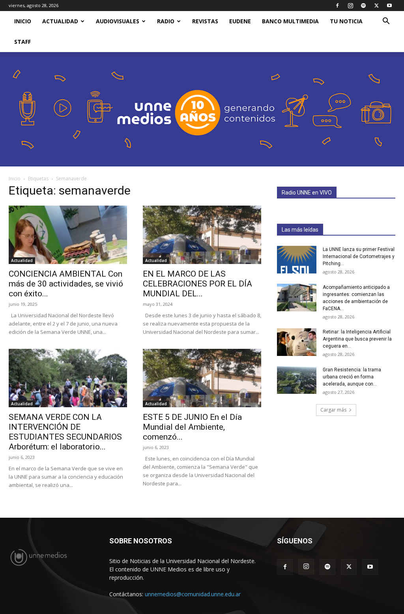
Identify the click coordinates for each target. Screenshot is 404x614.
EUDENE (240, 21)
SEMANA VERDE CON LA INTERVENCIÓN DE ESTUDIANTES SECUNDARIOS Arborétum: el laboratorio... (65, 431)
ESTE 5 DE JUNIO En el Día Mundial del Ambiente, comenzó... (192, 427)
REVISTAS (205, 21)
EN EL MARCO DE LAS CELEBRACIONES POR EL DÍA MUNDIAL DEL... (197, 283)
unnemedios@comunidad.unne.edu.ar (193, 594)
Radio (165, 21)
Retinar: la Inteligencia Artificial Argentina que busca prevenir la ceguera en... (357, 339)
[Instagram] (350, 5)
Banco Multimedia (290, 21)
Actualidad (60, 21)
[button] (385, 22)
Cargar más (333, 409)
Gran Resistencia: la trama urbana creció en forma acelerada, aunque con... (352, 377)
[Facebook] (337, 5)
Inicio (15, 178)
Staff (22, 41)
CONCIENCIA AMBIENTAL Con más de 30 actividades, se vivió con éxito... (66, 283)
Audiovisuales (117, 21)
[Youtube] (389, 5)
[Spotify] (363, 5)
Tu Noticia (346, 21)
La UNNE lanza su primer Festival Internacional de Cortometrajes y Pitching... (359, 256)
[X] (376, 5)
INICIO (22, 21)
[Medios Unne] (202, 109)
